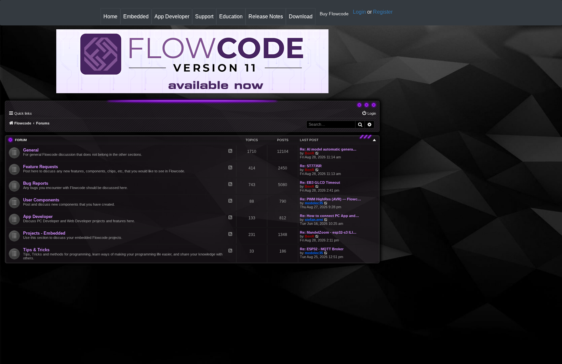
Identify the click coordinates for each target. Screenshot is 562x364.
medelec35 (314, 203)
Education (232, 19)
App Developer (171, 16)
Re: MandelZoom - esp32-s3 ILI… (328, 232)
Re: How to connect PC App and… (329, 216)
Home (111, 19)
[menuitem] (369, 113)
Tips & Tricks (36, 249)
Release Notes (267, 19)
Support (204, 16)
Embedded (136, 16)
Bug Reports (35, 183)
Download (302, 19)
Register (383, 12)
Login (359, 12)
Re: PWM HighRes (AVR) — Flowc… (330, 199)
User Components (41, 199)
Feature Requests (40, 166)
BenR (309, 153)
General (31, 150)
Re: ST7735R (311, 166)
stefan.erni (314, 220)
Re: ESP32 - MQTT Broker (321, 249)
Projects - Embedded (44, 233)
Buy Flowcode (334, 13)
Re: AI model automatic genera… (328, 149)
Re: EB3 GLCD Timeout (320, 182)
